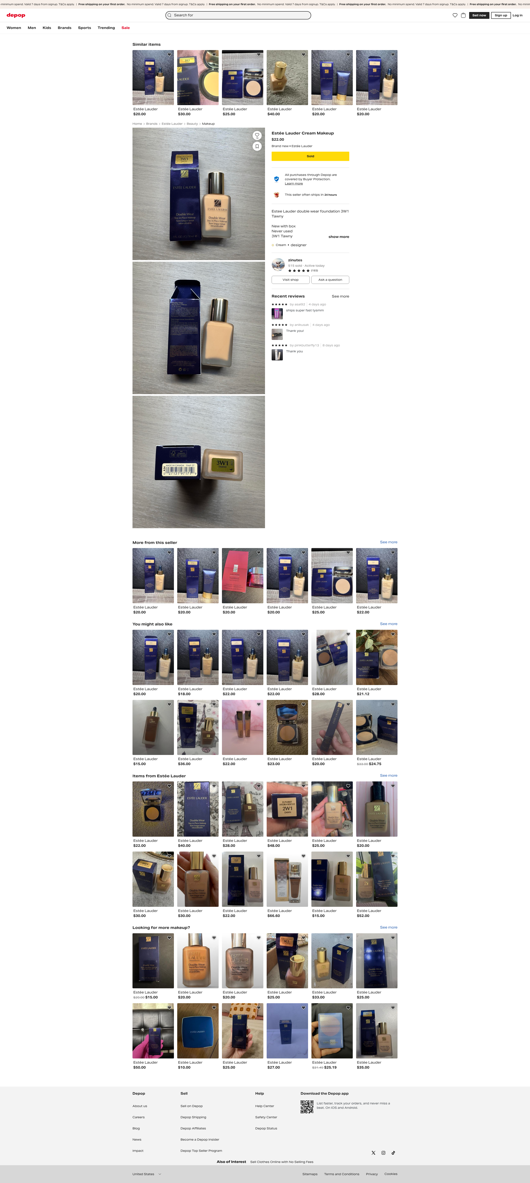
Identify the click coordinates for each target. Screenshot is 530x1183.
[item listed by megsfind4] (377, 657)
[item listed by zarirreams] (153, 727)
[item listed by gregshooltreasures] (287, 879)
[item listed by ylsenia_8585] (377, 879)
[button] (318, 270)
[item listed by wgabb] (332, 727)
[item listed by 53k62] (287, 1030)
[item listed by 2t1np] (332, 1030)
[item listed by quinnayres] (198, 879)
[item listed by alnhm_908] (242, 1030)
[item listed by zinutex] (153, 657)
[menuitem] (13, 28)
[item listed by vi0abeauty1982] (198, 727)
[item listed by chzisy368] (287, 809)
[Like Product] (169, 55)
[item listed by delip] (377, 1030)
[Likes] (455, 15)
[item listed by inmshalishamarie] (153, 1030)
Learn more (294, 183)
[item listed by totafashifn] (153, 879)
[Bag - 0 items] (463, 15)
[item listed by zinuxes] (198, 657)
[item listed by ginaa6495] (332, 879)
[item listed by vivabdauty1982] (332, 657)
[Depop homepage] (16, 15)
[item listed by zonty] (377, 727)
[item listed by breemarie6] (287, 727)
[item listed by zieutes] (242, 657)
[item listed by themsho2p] (198, 1030)
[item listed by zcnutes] (287, 657)
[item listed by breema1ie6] (153, 809)
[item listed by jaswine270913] (198, 961)
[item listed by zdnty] (332, 961)
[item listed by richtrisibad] (242, 727)
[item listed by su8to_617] (377, 961)
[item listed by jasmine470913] (242, 961)
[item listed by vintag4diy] (332, 809)
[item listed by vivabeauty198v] (242, 809)
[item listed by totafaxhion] (287, 961)
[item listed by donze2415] (153, 961)
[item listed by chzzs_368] (198, 809)
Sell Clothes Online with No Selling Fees (281, 1162)
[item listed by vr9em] (377, 809)
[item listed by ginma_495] (242, 879)
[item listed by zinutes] (153, 575)
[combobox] (238, 15)
